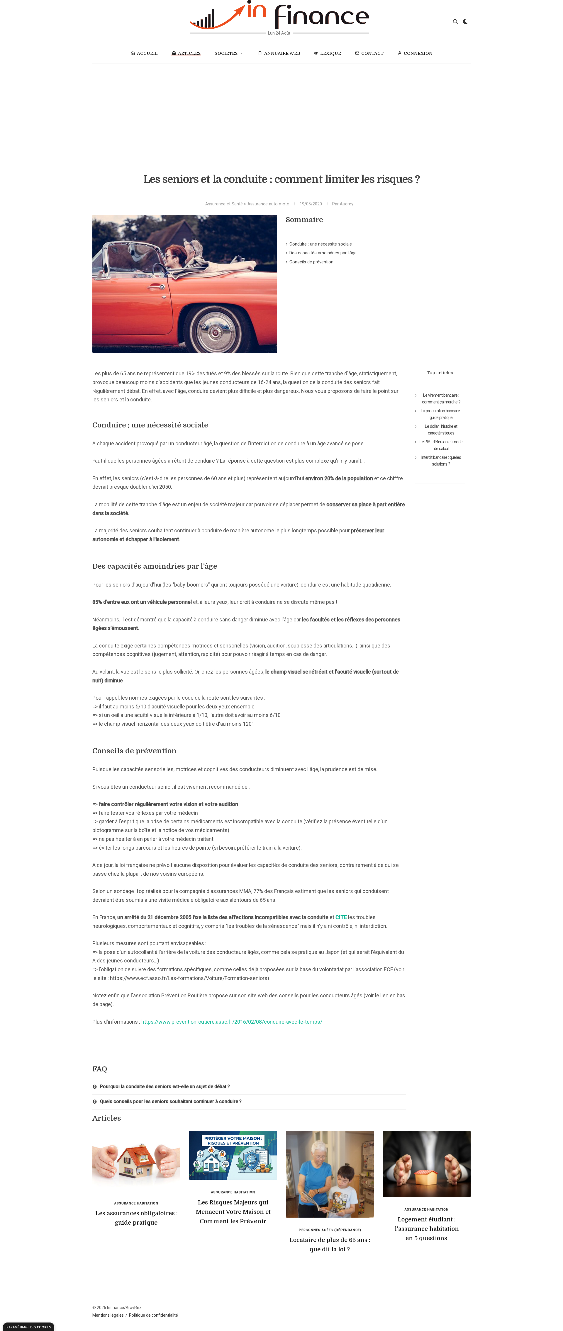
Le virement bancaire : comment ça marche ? (441, 399)
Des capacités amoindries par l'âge (323, 252)
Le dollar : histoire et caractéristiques (441, 430)
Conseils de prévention (311, 262)
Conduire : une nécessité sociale (320, 244)
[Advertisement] (281, 108)
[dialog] (28, 1327)
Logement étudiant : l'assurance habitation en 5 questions (427, 1229)
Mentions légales (108, 1315)
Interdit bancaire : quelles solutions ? (441, 461)
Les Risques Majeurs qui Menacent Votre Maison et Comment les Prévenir (233, 1212)
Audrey (346, 204)
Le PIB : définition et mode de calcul (441, 445)
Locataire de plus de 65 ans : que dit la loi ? (329, 1245)
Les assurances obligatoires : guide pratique (136, 1218)
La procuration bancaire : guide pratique (441, 414)
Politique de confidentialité (153, 1315)
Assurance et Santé (224, 204)
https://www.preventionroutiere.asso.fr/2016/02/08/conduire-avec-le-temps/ (231, 1022)
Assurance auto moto (268, 204)
